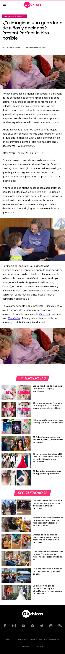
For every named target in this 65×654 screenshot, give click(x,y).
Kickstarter (14, 318)
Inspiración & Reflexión (14, 16)
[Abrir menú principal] (4, 5)
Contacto (24, 647)
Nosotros (40, 647)
